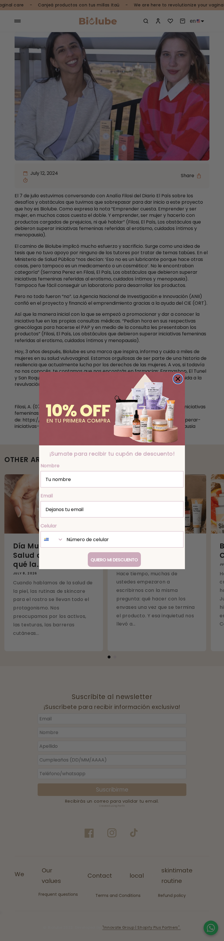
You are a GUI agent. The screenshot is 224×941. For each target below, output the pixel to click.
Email (47, 495)
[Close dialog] (178, 379)
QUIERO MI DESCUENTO (114, 560)
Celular (49, 525)
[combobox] (52, 539)
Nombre (50, 465)
